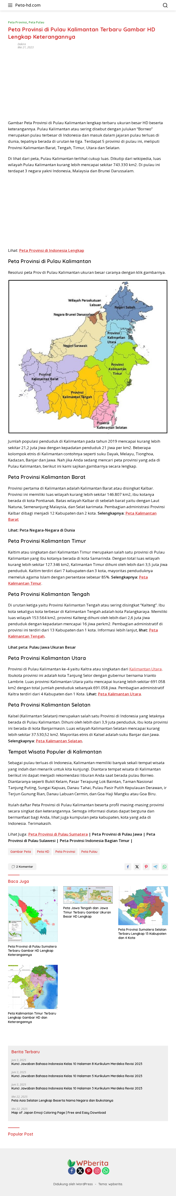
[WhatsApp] (105, 1171)
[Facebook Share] (127, 866)
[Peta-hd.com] (88, 1163)
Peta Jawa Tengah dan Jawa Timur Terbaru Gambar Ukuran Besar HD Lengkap (87, 912)
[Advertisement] (88, 83)
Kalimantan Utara (145, 669)
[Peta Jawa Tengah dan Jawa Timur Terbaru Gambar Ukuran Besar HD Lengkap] (88, 895)
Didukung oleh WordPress (73, 1184)
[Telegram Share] (155, 866)
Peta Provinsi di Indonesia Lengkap (51, 250)
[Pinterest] (88, 1171)
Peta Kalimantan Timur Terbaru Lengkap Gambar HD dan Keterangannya (32, 1017)
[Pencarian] (165, 5)
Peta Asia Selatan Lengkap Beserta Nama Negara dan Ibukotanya (62, 1100)
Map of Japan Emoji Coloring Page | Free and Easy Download (58, 1113)
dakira (22, 44)
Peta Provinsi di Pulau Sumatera (58, 834)
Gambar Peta (20, 852)
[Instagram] (97, 1171)
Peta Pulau (36, 22)
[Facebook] (71, 1171)
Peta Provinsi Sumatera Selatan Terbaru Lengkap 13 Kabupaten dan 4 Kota (142, 933)
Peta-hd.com (28, 5)
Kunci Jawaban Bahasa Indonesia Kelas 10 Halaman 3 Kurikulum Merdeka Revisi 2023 (76, 1088)
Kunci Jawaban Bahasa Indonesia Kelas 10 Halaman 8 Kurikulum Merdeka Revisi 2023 (76, 1064)
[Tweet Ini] (137, 866)
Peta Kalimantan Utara (119, 694)
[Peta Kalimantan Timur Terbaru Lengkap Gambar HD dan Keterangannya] (33, 987)
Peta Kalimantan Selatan (59, 740)
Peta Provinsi (17, 22)
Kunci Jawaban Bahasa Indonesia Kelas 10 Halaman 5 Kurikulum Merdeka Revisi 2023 (76, 1076)
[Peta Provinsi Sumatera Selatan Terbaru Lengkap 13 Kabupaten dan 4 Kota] (143, 905)
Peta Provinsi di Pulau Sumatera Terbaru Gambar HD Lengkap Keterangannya (32, 950)
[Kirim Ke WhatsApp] (164, 866)
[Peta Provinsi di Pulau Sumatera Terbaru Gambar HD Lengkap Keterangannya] (33, 914)
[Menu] (11, 5)
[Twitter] (80, 1171)
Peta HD (43, 852)
